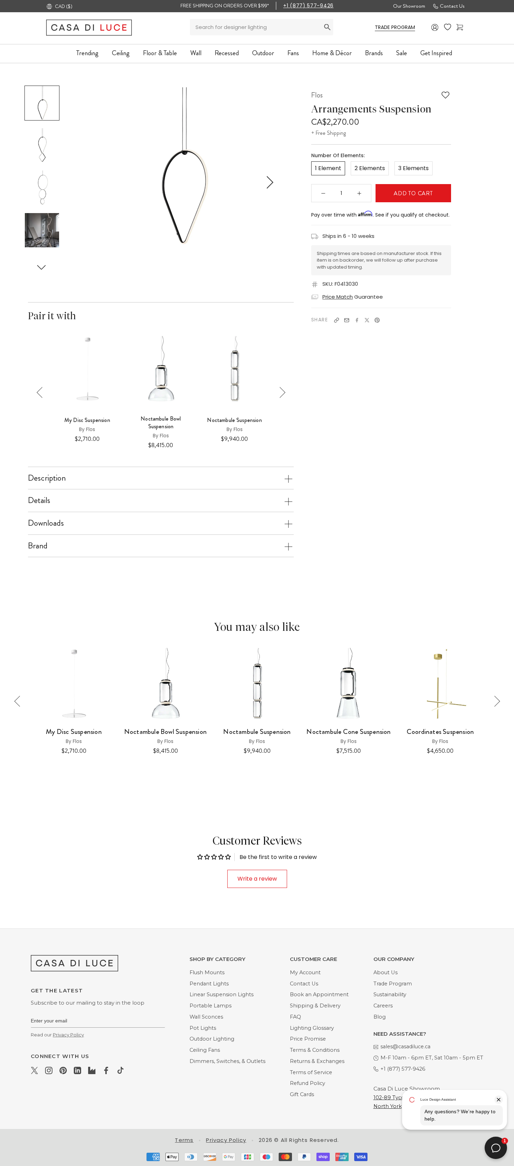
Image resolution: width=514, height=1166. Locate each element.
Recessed (227, 53)
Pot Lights (203, 1028)
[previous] (94, 182)
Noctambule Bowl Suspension (161, 422)
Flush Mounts (207, 972)
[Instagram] (48, 1070)
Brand (38, 546)
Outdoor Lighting (212, 1039)
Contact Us (452, 6)
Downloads (46, 523)
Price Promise (308, 1039)
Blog (379, 1017)
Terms (184, 1140)
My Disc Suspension (87, 420)
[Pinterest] (377, 320)
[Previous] (42, 392)
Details (39, 500)
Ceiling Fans (205, 1050)
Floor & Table (160, 53)
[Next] (280, 392)
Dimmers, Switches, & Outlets (227, 1061)
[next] (269, 182)
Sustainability (389, 994)
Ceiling (121, 53)
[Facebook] (356, 320)
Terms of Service (311, 1072)
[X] (367, 320)
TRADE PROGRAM (395, 27)
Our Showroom (409, 6)
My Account (305, 972)
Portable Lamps (210, 1006)
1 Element (328, 168)
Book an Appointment (319, 994)
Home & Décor (332, 53)
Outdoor (263, 53)
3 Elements (413, 168)
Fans (293, 53)
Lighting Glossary (312, 1028)
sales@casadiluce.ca (405, 1046)
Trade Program (392, 984)
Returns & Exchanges (317, 1061)
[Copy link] (336, 320)
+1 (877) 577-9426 (308, 5)
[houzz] (91, 1070)
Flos (317, 95)
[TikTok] (120, 1070)
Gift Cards (302, 1094)
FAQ (295, 1017)
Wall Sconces (206, 1017)
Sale (401, 53)
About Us (385, 972)
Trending (87, 53)
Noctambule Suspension (234, 420)
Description (47, 478)
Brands (374, 53)
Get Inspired (436, 53)
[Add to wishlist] (445, 95)
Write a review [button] (257, 879)
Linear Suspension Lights (222, 994)
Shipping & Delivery (315, 1006)
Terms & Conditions (315, 1050)
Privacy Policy (68, 1034)
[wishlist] (447, 27)
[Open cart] (459, 27)
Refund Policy (307, 1083)
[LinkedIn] (77, 1070)
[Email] (346, 320)
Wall (195, 53)
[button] (41, 267)
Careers (383, 1006)
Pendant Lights (209, 984)
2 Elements (370, 168)
